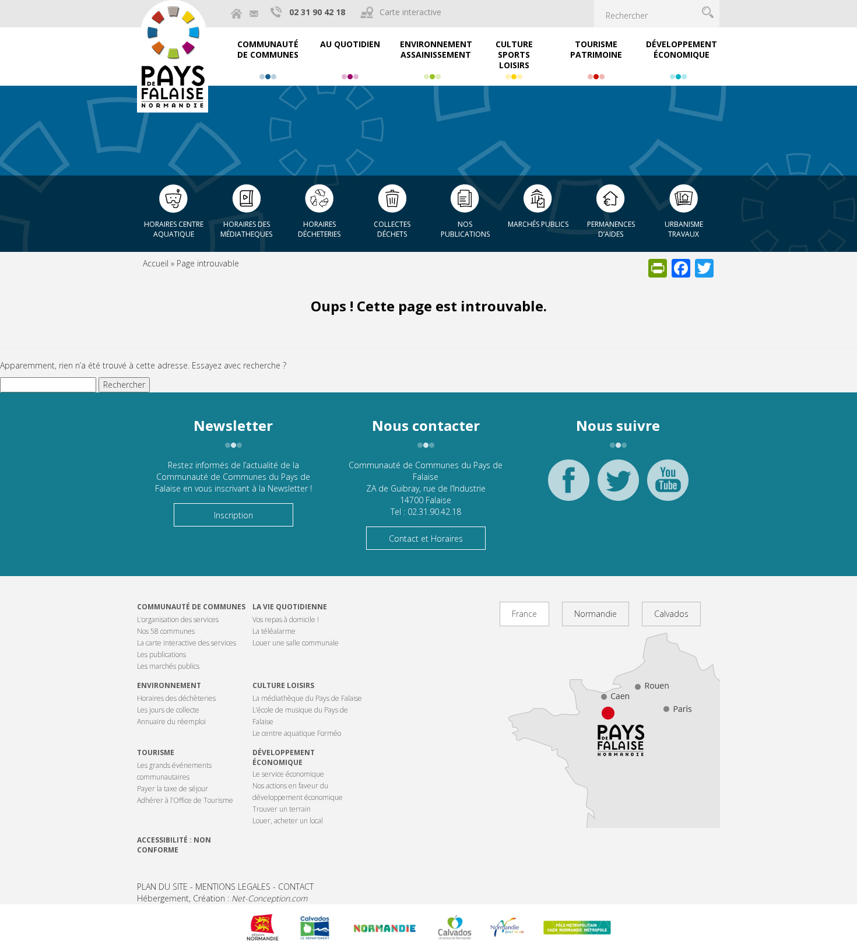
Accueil (155, 263)
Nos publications (465, 229)
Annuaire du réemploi (171, 722)
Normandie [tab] (595, 613)
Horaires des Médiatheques (246, 229)
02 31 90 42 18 (317, 11)
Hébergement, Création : (222, 898)
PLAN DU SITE (162, 886)
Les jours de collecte (168, 710)
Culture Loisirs (283, 685)
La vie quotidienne (289, 607)
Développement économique (283, 757)
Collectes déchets (392, 229)
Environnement (169, 685)
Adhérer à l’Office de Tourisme (185, 800)
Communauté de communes (191, 607)
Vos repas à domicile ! (285, 619)
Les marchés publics (168, 666)
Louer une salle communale (295, 643)
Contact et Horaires (426, 538)
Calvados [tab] (671, 613)
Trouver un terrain (281, 809)
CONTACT (296, 886)
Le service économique (288, 774)
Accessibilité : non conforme (174, 845)
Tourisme (155, 752)
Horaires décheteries (319, 229)
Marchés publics (538, 224)
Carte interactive (410, 11)
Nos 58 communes (166, 631)
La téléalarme (274, 631)
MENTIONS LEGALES (233, 886)
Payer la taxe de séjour (172, 789)
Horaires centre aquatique (173, 229)
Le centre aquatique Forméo (296, 733)
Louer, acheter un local (287, 821)
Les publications (161, 654)
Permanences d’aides (611, 229)
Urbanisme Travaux (684, 229)
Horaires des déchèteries (176, 698)
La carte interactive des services (186, 643)
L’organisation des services (178, 619)
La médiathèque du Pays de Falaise (307, 698)
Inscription (233, 515)
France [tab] (524, 613)
